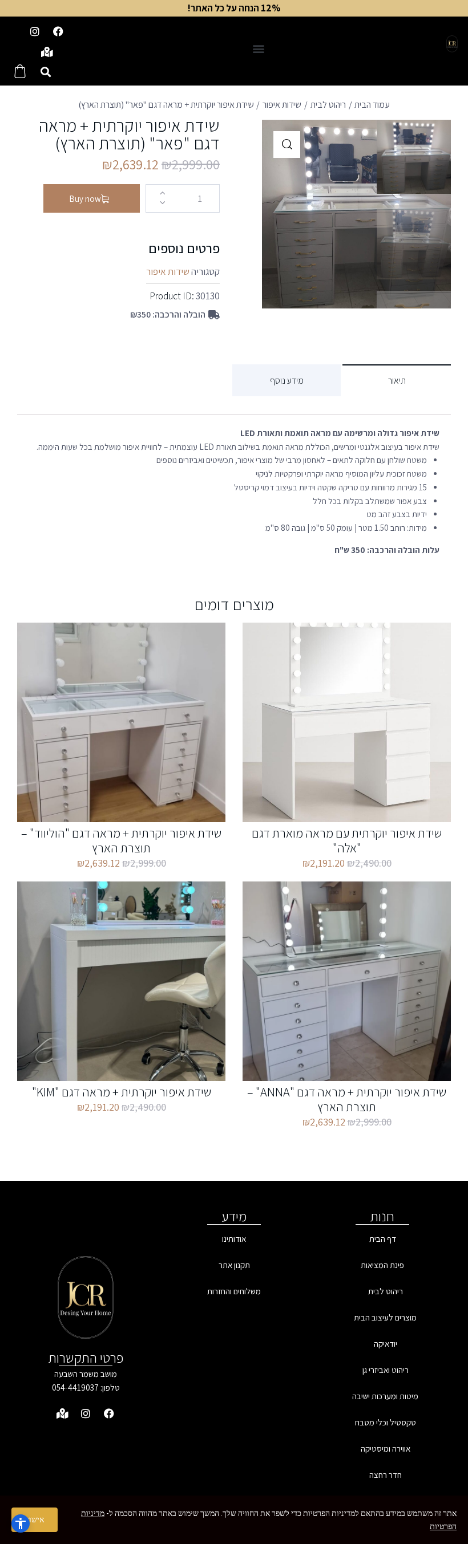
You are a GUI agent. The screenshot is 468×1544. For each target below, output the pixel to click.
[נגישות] (20, 1523)
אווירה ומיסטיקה (385, 1448)
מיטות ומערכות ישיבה (385, 1396)
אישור (34, 1519)
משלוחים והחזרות (234, 1291)
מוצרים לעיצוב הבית (385, 1317)
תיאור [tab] (397, 381)
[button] (258, 48)
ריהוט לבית (328, 105)
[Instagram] (35, 31)
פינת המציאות (382, 1264)
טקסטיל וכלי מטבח (385, 1422)
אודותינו (234, 1238)
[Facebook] (58, 31)
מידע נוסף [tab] (287, 381)
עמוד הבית (372, 105)
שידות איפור (282, 105)
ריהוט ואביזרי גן (385, 1369)
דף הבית (382, 1238)
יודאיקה (385, 1343)
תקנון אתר (234, 1264)
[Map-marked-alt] (47, 52)
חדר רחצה (385, 1474)
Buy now (85, 198)
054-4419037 (75, 1387)
